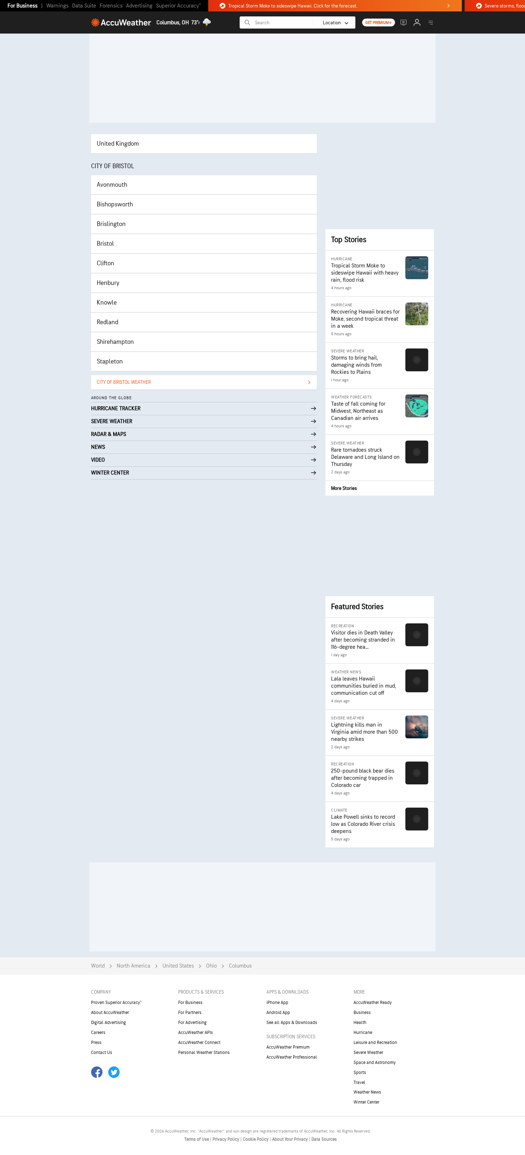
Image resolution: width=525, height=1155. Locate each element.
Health (360, 1022)
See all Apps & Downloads (291, 1022)
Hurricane (363, 1032)
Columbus (240, 966)
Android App (278, 1012)
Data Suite (84, 5)
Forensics (111, 5)
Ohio (211, 966)
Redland (107, 322)
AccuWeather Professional (291, 1057)
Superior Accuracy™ (178, 5)
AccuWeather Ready (373, 1002)
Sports (360, 1072)
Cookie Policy (256, 1139)
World (98, 966)
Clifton (105, 263)
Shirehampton (115, 342)
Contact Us (101, 1052)
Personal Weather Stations (204, 1052)
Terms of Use (197, 1139)
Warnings (57, 5)
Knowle (107, 302)
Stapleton (110, 361)
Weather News (367, 1092)
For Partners (189, 1012)
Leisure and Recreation (375, 1042)
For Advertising (192, 1022)
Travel (359, 1082)
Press (96, 1042)
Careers (98, 1032)
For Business (23, 5)
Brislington (111, 224)
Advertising (139, 5)
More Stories (344, 488)
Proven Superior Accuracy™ (116, 1002)
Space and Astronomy (375, 1062)
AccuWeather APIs (195, 1032)
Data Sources (324, 1139)
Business (362, 1012)
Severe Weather (368, 1052)
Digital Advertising (108, 1022)
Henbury (108, 283)
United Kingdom (118, 143)
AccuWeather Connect (199, 1042)
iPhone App (277, 1002)
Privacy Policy (226, 1139)
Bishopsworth (115, 204)
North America (133, 966)
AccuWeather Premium (288, 1047)
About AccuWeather (110, 1012)
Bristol (105, 243)
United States (178, 966)
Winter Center (366, 1102)
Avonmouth (112, 185)
